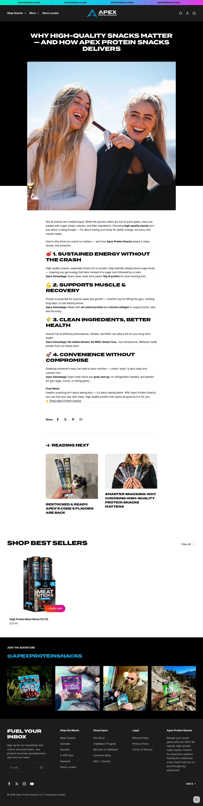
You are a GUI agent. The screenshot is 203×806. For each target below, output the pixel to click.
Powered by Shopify (55, 794)
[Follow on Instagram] (24, 784)
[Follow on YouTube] (32, 784)
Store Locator (50, 13)
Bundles (65, 749)
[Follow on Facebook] (9, 784)
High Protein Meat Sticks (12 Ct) (29, 619)
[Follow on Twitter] (17, 784)
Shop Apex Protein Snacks (65, 400)
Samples (65, 743)
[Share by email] (81, 419)
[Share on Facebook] (58, 419)
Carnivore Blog (102, 755)
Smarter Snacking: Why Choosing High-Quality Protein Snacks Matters (130, 500)
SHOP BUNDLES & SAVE (22, 2)
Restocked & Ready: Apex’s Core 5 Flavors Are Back (69, 508)
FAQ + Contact (102, 761)
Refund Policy (140, 737)
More (32, 13)
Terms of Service (142, 749)
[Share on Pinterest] (73, 419)
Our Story (99, 737)
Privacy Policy (140, 743)
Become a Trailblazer (105, 749)
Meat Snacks (67, 737)
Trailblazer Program (104, 743)
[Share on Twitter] (65, 419)
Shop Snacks (15, 13)
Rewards (65, 761)
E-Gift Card (66, 755)
